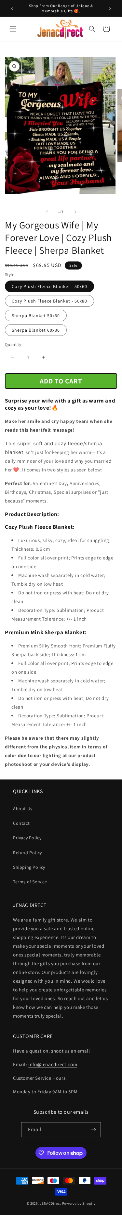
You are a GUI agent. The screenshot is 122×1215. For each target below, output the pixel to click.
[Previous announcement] (12, 8)
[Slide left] (47, 211)
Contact (21, 823)
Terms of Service (30, 882)
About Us (23, 809)
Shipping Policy (29, 867)
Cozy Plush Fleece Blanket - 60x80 (49, 301)
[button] (13, 29)
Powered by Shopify (79, 1203)
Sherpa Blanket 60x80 (36, 330)
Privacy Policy (27, 838)
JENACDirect (50, 1203)
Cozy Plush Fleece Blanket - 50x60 (49, 286)
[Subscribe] (93, 1129)
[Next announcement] (110, 8)
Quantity (13, 344)
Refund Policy (27, 853)
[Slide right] (75, 211)
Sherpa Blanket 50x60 (36, 315)
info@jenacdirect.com (52, 1064)
